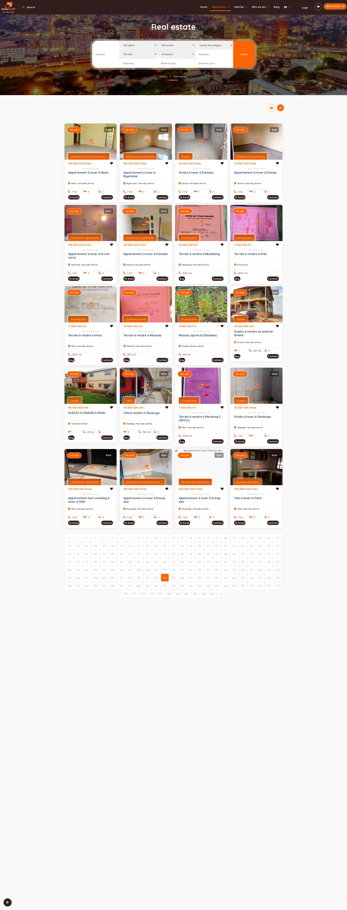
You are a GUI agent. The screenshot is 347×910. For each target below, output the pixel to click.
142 (217, 577)
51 (78, 553)
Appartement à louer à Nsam (88, 172)
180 (169, 593)
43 (225, 546)
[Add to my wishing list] (111, 163)
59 (147, 553)
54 (104, 553)
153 (95, 585)
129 (104, 577)
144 (234, 577)
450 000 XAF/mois (246, 489)
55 (112, 553)
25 (69, 546)
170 (243, 585)
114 (190, 569)
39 (190, 546)
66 (208, 553)
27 (86, 546)
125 (69, 577)
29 (104, 546)
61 (165, 553)
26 (78, 546)
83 (138, 561)
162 (173, 585)
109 (147, 569)
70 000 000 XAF (244, 326)
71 (251, 553)
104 (104, 569)
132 (130, 577)
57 (130, 553)
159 (147, 585)
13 (182, 538)
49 (277, 546)
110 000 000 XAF (78, 407)
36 (164, 546)
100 (69, 569)
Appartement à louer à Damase (145, 254)
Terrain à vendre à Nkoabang (199, 254)
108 (139, 569)
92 (217, 561)
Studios (185, 156)
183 (195, 593)
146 (252, 577)
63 (182, 553)
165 (200, 585)
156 (121, 585)
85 (156, 561)
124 (278, 569)
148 (269, 577)
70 (243, 553)
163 (182, 585)
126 (78, 577)
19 (234, 538)
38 (182, 546)
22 (260, 538)
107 (130, 569)
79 (104, 561)
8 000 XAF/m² (187, 326)
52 (86, 553)
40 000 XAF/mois (190, 163)
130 (113, 577)
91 (208, 561)
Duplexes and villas (247, 481)
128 (95, 577)
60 (156, 553)
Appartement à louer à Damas (255, 172)
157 (130, 585)
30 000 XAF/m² (188, 244)
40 (199, 546)
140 (200, 577)
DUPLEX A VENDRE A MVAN (86, 413)
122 (260, 569)
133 (139, 577)
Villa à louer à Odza (248, 498)
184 (204, 593)
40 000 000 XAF (133, 407)
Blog (276, 6)
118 (225, 569)
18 (225, 538)
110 (156, 569)
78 (95, 561)
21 (251, 538)
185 (213, 593)
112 (173, 569)
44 (234, 546)
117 (217, 569)
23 (268, 538)
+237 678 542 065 (8, 12)
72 (260, 553)
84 (147, 561)
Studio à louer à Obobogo (252, 416)
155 (113, 585)
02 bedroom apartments (140, 156)
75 (69, 561)
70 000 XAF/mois (245, 163)
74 (277, 553)
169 (234, 585)
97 (260, 561)
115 (199, 569)
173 (269, 585)
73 (268, 553)
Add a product (334, 6)
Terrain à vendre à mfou (85, 335)
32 (130, 546)
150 (69, 585)
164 (191, 585)
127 (87, 577)
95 (243, 561)
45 (242, 546)
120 (243, 569)
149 (278, 577)
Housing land (188, 237)
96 (251, 561)
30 (112, 546)
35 (156, 546)
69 (234, 553)
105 (113, 569)
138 (182, 577)
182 (187, 593)
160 (156, 585)
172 (260, 585)
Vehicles (239, 6)
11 (165, 538)
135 (156, 577)
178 (152, 593)
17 (217, 538)
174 (277, 585)
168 (226, 585)
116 (208, 569)
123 (269, 569)
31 (121, 546)
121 (251, 569)
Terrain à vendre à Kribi (250, 254)
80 (112, 561)
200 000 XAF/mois (80, 489)
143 (226, 577)
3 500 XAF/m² (243, 244)
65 (199, 553)
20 (243, 538)
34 (147, 546)
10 (156, 538)
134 (147, 577)
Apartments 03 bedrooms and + (89, 156)
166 (208, 585)
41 (208, 546)
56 (121, 553)
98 (269, 561)
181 (178, 593)
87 (173, 561)
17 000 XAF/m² (77, 326)
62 (173, 553)
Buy (182, 278)
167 (217, 585)
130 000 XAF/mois (134, 163)
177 (143, 593)
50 (69, 553)
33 (138, 546)
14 (191, 538)
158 (139, 585)
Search (244, 54)
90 (199, 561)
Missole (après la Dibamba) (198, 335)
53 (95, 553)
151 (78, 585)
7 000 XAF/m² (187, 407)
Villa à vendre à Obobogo (141, 413)
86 (164, 561)
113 (182, 569)
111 (165, 569)
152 (87, 585)
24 (277, 538)
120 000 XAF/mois (79, 244)
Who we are (259, 6)
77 (86, 561)
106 (121, 569)
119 (234, 569)
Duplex (241, 319)
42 (216, 546)
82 (130, 561)
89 (190, 561)
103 (95, 569)
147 (260, 577)
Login (305, 7)
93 (225, 561)
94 (234, 561)
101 (78, 569)
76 (78, 561)
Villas (129, 400)
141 (208, 577)
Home (203, 6)
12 (173, 538)
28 (95, 546)
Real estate (219, 6)
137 (173, 577)
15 (199, 538)
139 (191, 577)
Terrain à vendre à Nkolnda (142, 335)
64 (190, 553)
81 (121, 561)
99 (277, 561)
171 (251, 585)
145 (243, 577)
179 (160, 593)
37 (173, 546)
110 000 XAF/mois (134, 244)
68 (225, 553)
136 (165, 577)
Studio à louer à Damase (196, 172)
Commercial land (135, 319)
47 (260, 546)
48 (269, 546)
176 (134, 593)
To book (74, 197)
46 (251, 546)
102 (87, 569)
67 (216, 553)
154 (104, 585)
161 (164, 585)
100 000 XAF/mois (79, 163)
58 (138, 553)
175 (126, 593)
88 (182, 561)
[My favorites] (318, 7)
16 (208, 538)
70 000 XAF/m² (133, 326)
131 (121, 577)
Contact (107, 197)
